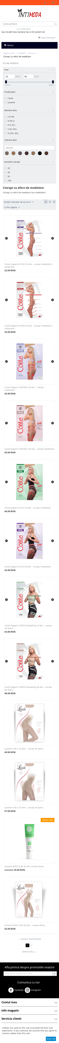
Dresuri (32, 53)
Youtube (8, 997)
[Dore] (13, 153)
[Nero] (39, 153)
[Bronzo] (6, 153)
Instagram (36, 989)
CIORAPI (21, 53)
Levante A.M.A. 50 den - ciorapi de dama (23, 807)
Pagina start (9, 53)
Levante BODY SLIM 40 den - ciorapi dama (24, 925)
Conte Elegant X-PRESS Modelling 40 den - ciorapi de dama (28, 688)
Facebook (18, 989)
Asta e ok (51, 1038)
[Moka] (26, 153)
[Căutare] (55, 24)
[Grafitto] (20, 153)
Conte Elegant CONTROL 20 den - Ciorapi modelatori (24, 388)
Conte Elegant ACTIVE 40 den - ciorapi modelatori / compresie (28, 327)
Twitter (47, 991)
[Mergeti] (54, 973)
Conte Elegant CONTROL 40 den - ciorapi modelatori (29, 449)
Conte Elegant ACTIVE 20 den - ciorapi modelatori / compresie (28, 265)
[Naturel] (33, 153)
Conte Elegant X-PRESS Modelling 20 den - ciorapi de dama (28, 627)
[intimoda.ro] (29, 12)
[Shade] (46, 153)
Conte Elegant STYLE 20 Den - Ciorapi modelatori (27, 507)
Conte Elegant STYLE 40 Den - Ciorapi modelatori (27, 566)
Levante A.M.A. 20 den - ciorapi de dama (23, 748)
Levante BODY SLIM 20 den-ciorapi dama (24, 866)
